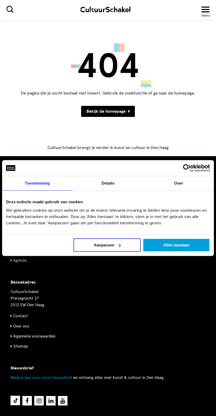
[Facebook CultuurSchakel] (27, 400)
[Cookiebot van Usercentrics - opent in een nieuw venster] (187, 168)
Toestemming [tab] (37, 183)
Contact (20, 316)
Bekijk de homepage (106, 111)
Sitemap (20, 346)
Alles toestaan (176, 245)
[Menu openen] (205, 9)
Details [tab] (108, 183)
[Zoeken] (10, 9)
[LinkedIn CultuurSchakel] (51, 400)
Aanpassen (104, 245)
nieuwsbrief (41, 377)
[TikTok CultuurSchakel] (15, 400)
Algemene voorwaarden (34, 336)
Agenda (20, 260)
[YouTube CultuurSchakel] (62, 400)
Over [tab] (178, 183)
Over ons (21, 326)
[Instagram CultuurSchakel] (39, 400)
